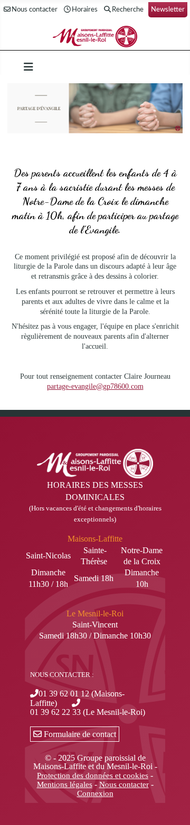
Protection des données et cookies (92, 775)
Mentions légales (64, 784)
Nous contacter (35, 9)
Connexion (95, 793)
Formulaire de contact (79, 734)
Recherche (128, 9)
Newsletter (168, 9)
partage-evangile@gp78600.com (95, 386)
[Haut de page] (172, 805)
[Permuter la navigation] (28, 67)
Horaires (85, 9)
